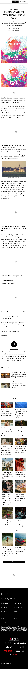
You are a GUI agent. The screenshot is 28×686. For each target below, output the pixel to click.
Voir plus (14, 561)
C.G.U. (15, 611)
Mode (3, 4)
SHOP (15, 1)
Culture (15, 4)
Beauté (9, 4)
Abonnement (4, 603)
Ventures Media (5, 615)
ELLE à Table (22, 4)
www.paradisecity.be (14, 331)
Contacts (4, 611)
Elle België (4, 607)
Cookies (16, 618)
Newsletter (22, 1)
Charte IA (3, 622)
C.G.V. (15, 615)
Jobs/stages (17, 603)
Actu (14, 398)
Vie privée (3, 618)
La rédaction (15, 28)
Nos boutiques (18, 607)
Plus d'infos (3, 631)
